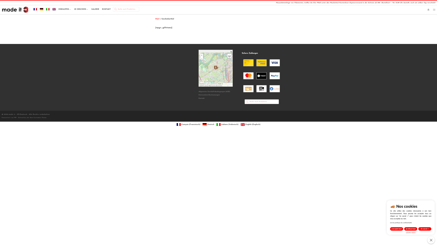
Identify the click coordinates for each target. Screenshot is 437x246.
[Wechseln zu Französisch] (35, 9)
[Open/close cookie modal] (431, 240)
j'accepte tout (397, 229)
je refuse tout (411, 229)
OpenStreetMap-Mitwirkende (207, 86)
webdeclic (413, 232)
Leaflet (211, 84)
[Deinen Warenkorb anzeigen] (428, 9)
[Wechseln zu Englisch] (54, 9)
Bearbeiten (219, 86)
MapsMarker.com (204, 84)
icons (215, 84)
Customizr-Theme (40, 117)
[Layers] (229, 56)
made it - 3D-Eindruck (18, 114)
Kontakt (202, 98)
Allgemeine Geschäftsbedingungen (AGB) (214, 91)
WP (15, 117)
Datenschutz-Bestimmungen (209, 95)
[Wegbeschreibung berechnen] (231, 51)
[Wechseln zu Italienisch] (47, 9)
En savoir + (425, 229)
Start (157, 19)
